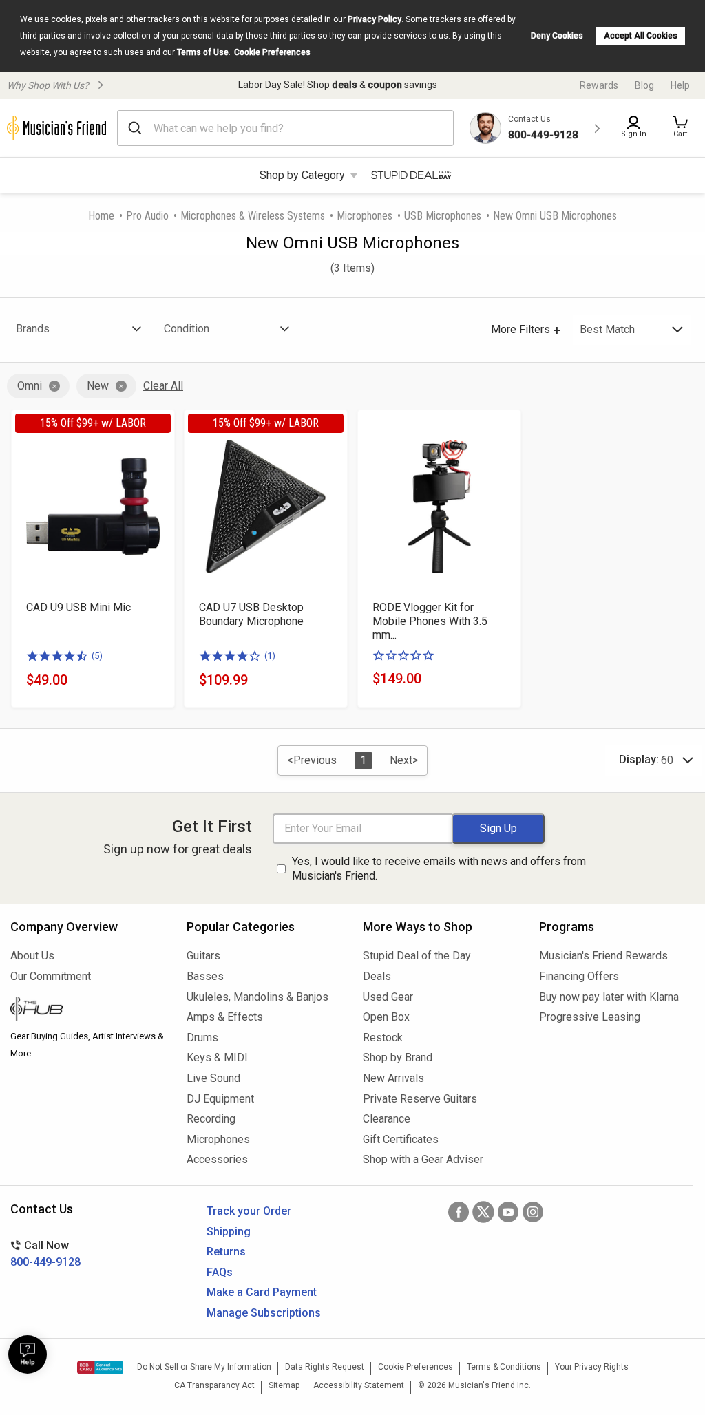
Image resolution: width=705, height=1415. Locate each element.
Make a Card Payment (262, 1292)
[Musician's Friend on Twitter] (483, 1212)
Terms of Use (203, 52)
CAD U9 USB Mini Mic (78, 607)
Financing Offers (579, 976)
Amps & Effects (225, 1016)
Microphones (364, 215)
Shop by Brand (397, 1057)
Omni (29, 385)
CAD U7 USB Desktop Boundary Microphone (251, 614)
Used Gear (388, 996)
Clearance (386, 1118)
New (98, 385)
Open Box (386, 1016)
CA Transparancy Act (214, 1385)
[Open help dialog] (27, 1354)
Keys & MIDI (217, 1057)
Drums (202, 1037)
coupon (385, 84)
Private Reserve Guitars (420, 1098)
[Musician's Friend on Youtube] (508, 1212)
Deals (377, 976)
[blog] (88, 1010)
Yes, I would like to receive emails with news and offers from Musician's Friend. (439, 868)
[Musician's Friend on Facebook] (458, 1212)
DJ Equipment (220, 1098)
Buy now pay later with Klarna (609, 996)
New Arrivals (393, 1078)
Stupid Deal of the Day (417, 955)
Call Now (45, 1253)
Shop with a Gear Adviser (423, 1159)
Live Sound (213, 1078)
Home (101, 215)
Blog (644, 85)
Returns (226, 1251)
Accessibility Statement (358, 1385)
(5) (97, 655)
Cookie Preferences (272, 52)
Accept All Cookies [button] (640, 36)
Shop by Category (302, 175)
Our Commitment (50, 976)
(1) (269, 655)
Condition (186, 328)
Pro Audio (147, 215)
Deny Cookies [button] (557, 36)
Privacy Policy (374, 19)
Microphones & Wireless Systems (252, 215)
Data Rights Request (324, 1367)
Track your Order (249, 1210)
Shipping (229, 1231)
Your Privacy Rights (592, 1367)
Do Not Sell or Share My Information (204, 1367)
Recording (211, 1118)
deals (344, 84)
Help (680, 85)
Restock (383, 1037)
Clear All (163, 385)
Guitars (203, 955)
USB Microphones (442, 215)
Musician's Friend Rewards (603, 955)
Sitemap (284, 1385)
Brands (33, 328)
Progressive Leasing (589, 1016)
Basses (205, 976)
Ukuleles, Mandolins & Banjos (257, 996)
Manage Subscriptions (264, 1312)
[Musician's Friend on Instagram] (532, 1212)
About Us (32, 955)
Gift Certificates (401, 1139)
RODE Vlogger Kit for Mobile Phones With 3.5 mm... (429, 621)
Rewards (599, 85)
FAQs (220, 1272)
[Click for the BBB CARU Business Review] (100, 1367)
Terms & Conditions (504, 1367)
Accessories (217, 1159)
